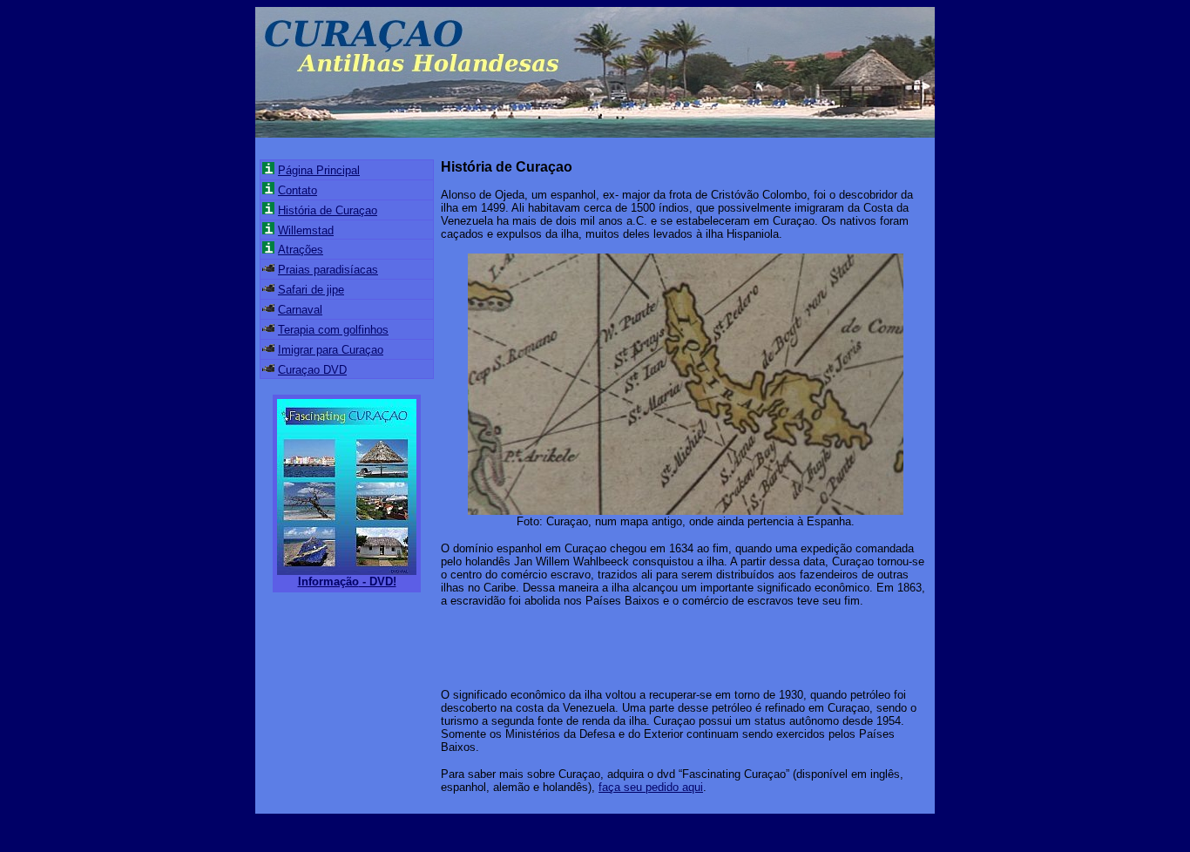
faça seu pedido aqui (650, 787)
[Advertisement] (645, 646)
